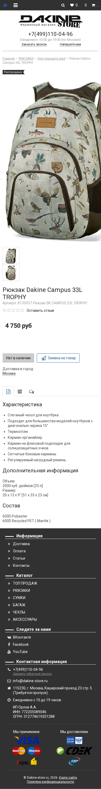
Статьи (19, 558)
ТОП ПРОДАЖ (25, 583)
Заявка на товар (62, 358)
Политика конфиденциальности (50, 782)
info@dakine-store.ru (30, 681)
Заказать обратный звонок (32, 674)
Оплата (19, 551)
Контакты (21, 565)
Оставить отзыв (40, 310)
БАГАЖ (19, 605)
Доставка (21, 544)
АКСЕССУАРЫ (25, 619)
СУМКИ (19, 598)
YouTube (20, 652)
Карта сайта (68, 777)
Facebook (21, 644)
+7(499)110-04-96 (50, 34)
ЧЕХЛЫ (19, 612)
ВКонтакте (22, 637)
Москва (9, 373)
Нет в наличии (18, 358)
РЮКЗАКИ (21, 590)
